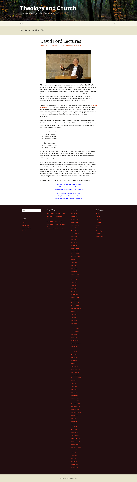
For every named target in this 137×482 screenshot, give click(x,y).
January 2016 (75, 401)
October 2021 (75, 254)
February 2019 (75, 326)
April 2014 (74, 461)
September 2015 (76, 412)
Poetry (80, 45)
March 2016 (74, 395)
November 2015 (75, 406)
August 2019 (74, 311)
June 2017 (74, 352)
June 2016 (74, 386)
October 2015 (75, 409)
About (22, 23)
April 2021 (74, 268)
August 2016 (74, 381)
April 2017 (74, 357)
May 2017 (73, 355)
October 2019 (75, 306)
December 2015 (75, 404)
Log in (23, 222)
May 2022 (73, 239)
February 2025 (75, 219)
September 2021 (76, 257)
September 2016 (76, 378)
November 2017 (75, 337)
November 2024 (75, 225)
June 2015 (74, 421)
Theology (98, 233)
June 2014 (74, 456)
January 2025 (75, 222)
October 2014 (75, 444)
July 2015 (73, 418)
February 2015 (75, 432)
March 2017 (74, 360)
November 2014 (75, 441)
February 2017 (75, 363)
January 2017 (75, 366)
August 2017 (74, 346)
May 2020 (73, 288)
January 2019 (75, 329)
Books (98, 213)
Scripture (98, 225)
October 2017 (75, 340)
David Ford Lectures (60, 41)
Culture (55, 45)
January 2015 (75, 435)
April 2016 (74, 392)
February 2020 (75, 297)
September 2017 (76, 343)
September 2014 (76, 447)
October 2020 (75, 277)
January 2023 (75, 233)
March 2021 (74, 271)
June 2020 (74, 285)
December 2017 (75, 334)
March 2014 (74, 464)
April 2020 (74, 291)
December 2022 (75, 236)
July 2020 (73, 283)
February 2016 (75, 398)
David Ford (64, 45)
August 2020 (74, 280)
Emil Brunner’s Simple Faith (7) (55, 229)
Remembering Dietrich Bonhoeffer (56, 213)
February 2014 (75, 467)
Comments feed (26, 228)
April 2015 (74, 427)
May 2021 (73, 265)
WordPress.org (26, 231)
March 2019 (74, 323)
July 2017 (73, 349)
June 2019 (74, 317)
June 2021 (74, 262)
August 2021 (74, 259)
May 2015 (73, 424)
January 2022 (75, 248)
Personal (98, 222)
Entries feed (25, 225)
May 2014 (73, 458)
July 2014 (73, 453)
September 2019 (76, 308)
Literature (98, 219)
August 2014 (74, 450)
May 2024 (73, 231)
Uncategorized (100, 236)
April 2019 (74, 320)
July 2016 (73, 383)
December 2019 (75, 303)
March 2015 (74, 430)
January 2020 (75, 300)
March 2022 (74, 245)
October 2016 (75, 375)
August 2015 (74, 415)
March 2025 (74, 216)
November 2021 (75, 251)
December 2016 (75, 369)
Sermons (98, 228)
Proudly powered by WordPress (68, 478)
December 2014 (75, 438)
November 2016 (75, 372)
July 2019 (73, 314)
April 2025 (74, 213)
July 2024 (73, 228)
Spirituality (99, 231)
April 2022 (74, 242)
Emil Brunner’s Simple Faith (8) (55, 221)
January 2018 (75, 332)
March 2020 (74, 294)
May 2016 (73, 389)
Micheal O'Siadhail (72, 45)
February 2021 (75, 274)
